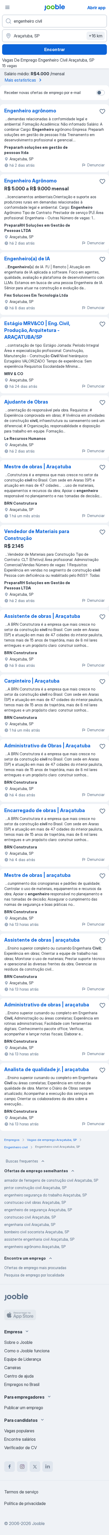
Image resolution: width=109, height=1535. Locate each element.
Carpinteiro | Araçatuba (32, 681)
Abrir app (96, 7)
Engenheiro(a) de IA (27, 258)
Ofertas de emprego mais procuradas (35, 1267)
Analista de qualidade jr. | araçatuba (46, 1069)
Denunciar (96, 165)
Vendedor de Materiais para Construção (36, 535)
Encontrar (54, 49)
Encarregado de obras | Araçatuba (44, 810)
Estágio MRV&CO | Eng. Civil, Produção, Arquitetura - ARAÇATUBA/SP (37, 330)
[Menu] (7, 7)
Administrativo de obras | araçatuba (46, 1004)
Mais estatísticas (20, 80)
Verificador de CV (20, 1447)
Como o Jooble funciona (26, 1350)
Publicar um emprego (23, 1407)
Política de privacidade (25, 1503)
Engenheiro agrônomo (30, 110)
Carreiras (12, 1367)
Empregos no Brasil (21, 1384)
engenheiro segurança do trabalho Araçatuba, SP (45, 1195)
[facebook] (9, 1466)
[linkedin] (47, 1466)
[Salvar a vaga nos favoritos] (102, 111)
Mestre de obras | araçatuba (37, 875)
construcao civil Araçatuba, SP (30, 1217)
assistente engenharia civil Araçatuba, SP (39, 1239)
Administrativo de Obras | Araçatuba (47, 745)
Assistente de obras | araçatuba (42, 940)
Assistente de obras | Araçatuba (42, 616)
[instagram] (22, 1466)
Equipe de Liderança (22, 1359)
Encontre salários (20, 1439)
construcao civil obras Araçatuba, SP (35, 1202)
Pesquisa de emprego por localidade (34, 1275)
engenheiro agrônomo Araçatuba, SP (35, 1246)
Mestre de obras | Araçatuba (37, 466)
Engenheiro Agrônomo (30, 180)
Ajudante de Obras (26, 402)
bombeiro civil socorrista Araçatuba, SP (36, 1232)
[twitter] (35, 1466)
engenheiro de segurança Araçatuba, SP (38, 1210)
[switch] (100, 92)
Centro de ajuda (19, 1376)
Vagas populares (19, 1430)
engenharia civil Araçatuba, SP (29, 1224)
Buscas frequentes (22, 1161)
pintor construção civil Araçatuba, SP (35, 1187)
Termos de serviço (21, 1491)
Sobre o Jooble (18, 1342)
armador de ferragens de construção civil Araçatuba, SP (51, 1180)
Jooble (38, 1523)
